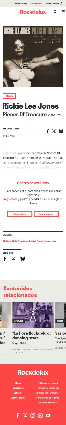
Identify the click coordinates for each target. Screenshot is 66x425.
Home (18, 383)
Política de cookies (48, 402)
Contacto (18, 392)
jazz (40, 241)
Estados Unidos (27, 241)
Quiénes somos (18, 397)
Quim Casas (13, 128)
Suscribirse (18, 388)
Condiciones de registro (47, 397)
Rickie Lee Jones (14, 153)
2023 (14, 241)
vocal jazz (50, 241)
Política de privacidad (48, 383)
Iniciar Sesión (52, 3)
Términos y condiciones (48, 388)
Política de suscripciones (48, 392)
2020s (6, 241)
